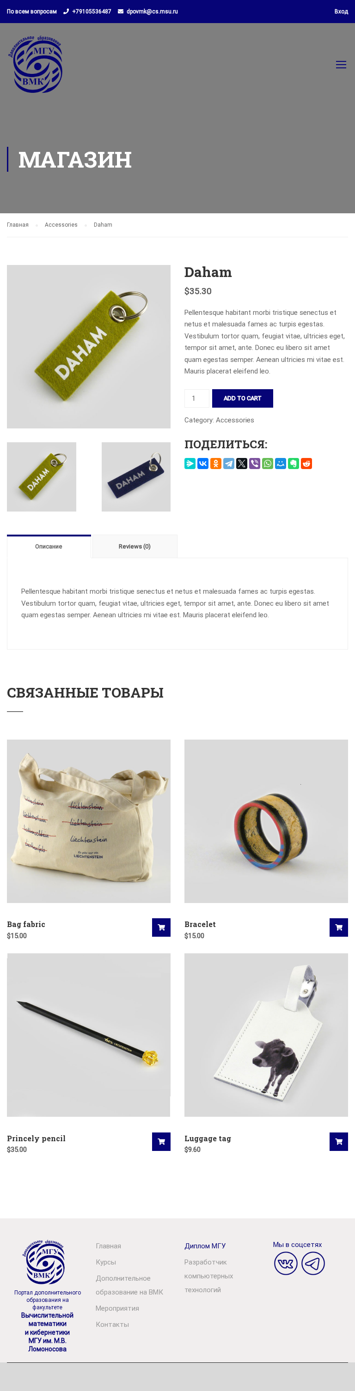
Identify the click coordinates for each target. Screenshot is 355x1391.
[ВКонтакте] (202, 463)
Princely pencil (36, 1138)
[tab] (49, 546)
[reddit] (306, 463)
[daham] (89, 346)
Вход (341, 11)
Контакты (112, 1324)
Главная (18, 225)
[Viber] (254, 463)
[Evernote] (293, 463)
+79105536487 (91, 11)
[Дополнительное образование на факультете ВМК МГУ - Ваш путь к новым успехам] (36, 69)
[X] (241, 463)
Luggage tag (207, 1138)
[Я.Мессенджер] (190, 463)
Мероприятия (117, 1308)
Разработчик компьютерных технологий (208, 1276)
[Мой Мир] (280, 463)
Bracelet (200, 924)
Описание (48, 546)
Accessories (61, 225)
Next (180, 346)
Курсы (106, 1262)
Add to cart (243, 398)
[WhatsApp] (267, 463)
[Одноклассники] (215, 463)
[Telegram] (228, 463)
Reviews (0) (135, 546)
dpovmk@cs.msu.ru (152, 11)
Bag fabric (26, 924)
